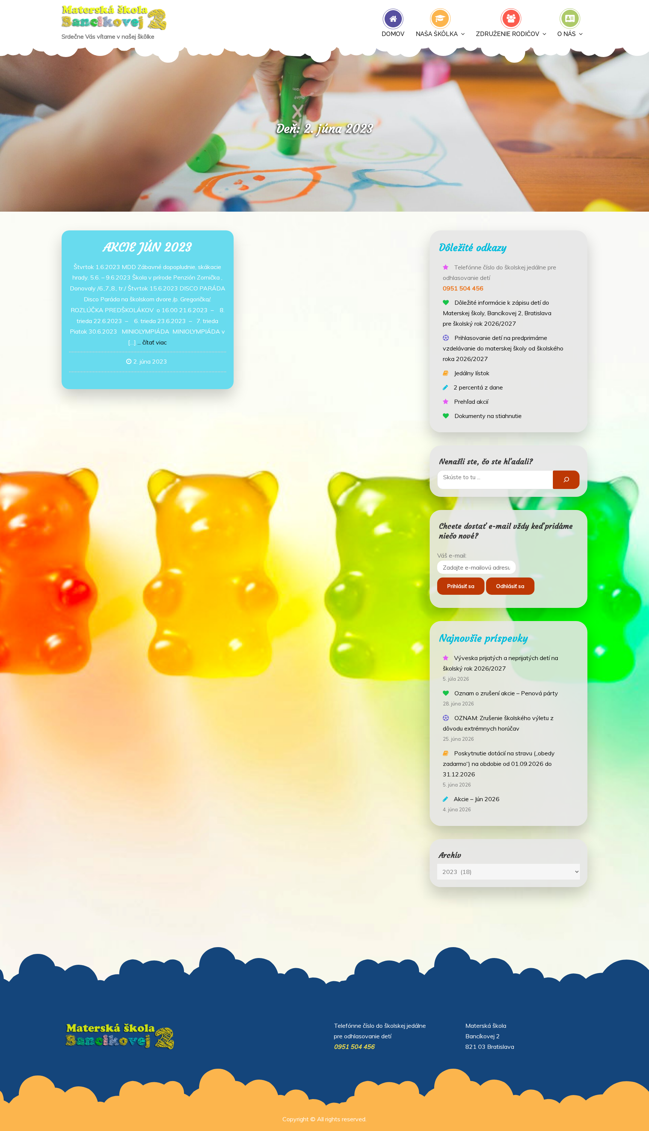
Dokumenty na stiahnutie (488, 416)
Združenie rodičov (507, 34)
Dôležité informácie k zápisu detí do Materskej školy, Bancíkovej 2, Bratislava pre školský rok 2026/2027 (497, 313)
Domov (393, 34)
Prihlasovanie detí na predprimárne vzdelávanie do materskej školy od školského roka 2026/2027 (503, 348)
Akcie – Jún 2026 (477, 799)
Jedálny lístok (471, 373)
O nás (566, 34)
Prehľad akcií (471, 401)
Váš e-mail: (451, 555)
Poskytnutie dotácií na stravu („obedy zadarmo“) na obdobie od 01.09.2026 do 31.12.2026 (499, 763)
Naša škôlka (437, 34)
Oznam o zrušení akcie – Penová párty (506, 693)
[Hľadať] (566, 480)
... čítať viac (152, 342)
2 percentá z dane (478, 387)
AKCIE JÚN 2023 (147, 247)
